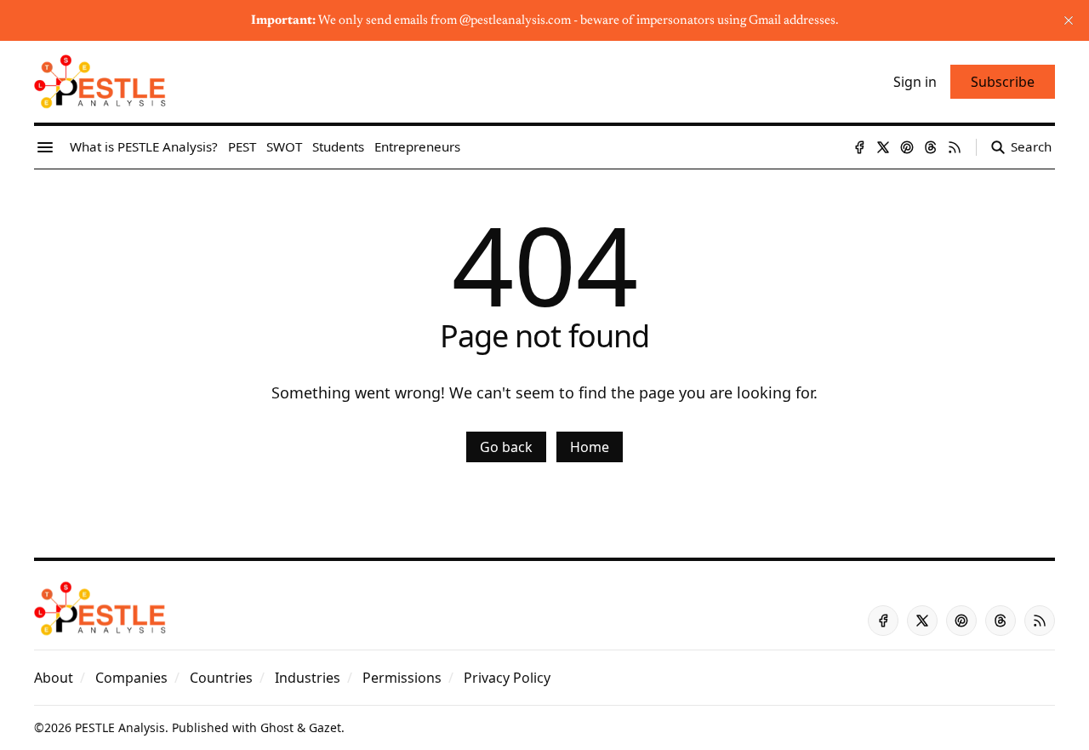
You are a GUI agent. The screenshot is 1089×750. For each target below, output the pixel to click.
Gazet (325, 727)
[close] (1068, 20)
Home (589, 447)
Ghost (277, 727)
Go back (506, 447)
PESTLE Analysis (120, 727)
